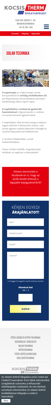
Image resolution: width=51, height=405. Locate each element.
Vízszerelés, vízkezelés (25, 342)
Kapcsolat (36, 33)
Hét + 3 (26, 289)
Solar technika (25, 346)
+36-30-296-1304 (26, 27)
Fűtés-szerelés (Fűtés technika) (25, 337)
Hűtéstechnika (25, 350)
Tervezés (15, 33)
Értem (6, 401)
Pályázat (25, 33)
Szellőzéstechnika (25, 358)
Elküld (25, 309)
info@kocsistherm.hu (25, 23)
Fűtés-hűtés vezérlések (26, 354)
